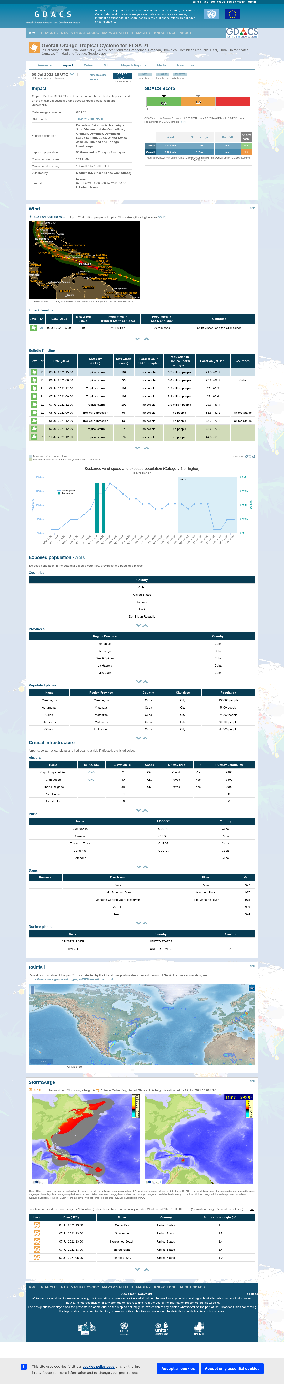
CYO (91, 772)
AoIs (80, 557)
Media (162, 65)
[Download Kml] (246, 456)
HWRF (162, 74)
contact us (218, 1)
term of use (201, 1)
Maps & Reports (134, 65)
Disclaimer (128, 1293)
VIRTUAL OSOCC (85, 33)
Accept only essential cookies (232, 1368)
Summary (44, 65)
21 (41, 328)
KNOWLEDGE (165, 33)
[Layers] (252, 988)
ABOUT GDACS (192, 1287)
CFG (91, 779)
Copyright (145, 1293)
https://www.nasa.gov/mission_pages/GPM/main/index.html (71, 979)
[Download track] (253, 456)
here (183, 122)
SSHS (161, 217)
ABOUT (186, 33)
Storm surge (199, 137)
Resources (185, 65)
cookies (252, 1293)
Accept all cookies (178, 1368)
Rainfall (227, 137)
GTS (107, 65)
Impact (67, 65)
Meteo (88, 65)
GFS (145, 74)
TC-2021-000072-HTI (90, 119)
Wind (170, 137)
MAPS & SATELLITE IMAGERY (126, 33)
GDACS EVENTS (54, 33)
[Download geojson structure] (250, 456)
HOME (33, 33)
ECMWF (180, 74)
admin (252, 1)
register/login (236, 1)
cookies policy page (99, 1366)
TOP (252, 208)
